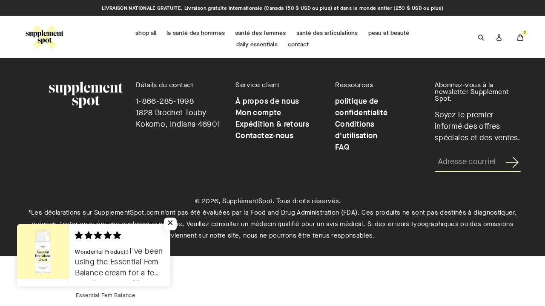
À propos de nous (267, 101)
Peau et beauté (389, 33)
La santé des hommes (195, 33)
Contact (298, 44)
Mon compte (258, 113)
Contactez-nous (264, 135)
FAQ (342, 147)
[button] (170, 224)
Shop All (145, 33)
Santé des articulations (327, 33)
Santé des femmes (260, 33)
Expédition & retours (272, 124)
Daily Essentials (257, 44)
